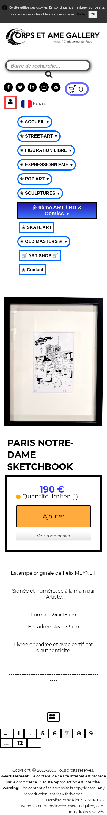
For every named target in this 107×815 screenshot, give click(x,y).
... (30, 733)
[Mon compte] (10, 102)
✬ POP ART (35, 178)
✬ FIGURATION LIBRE (46, 150)
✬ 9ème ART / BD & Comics (57, 210)
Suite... (82, 14)
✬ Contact (32, 269)
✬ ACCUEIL (35, 121)
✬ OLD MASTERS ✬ (44, 241)
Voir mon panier (53, 536)
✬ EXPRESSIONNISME (46, 164)
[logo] (15, 39)
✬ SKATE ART (37, 227)
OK (93, 14)
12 (20, 743)
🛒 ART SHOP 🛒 (40, 255)
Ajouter (53, 516)
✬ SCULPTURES (40, 193)
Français (40, 103)
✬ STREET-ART (39, 135)
